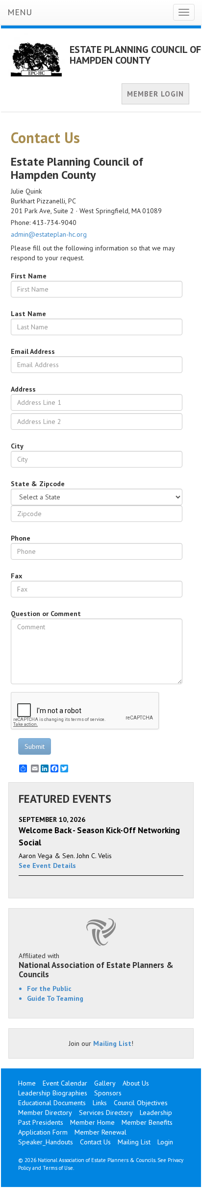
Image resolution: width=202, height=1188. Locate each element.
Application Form (43, 1132)
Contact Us (95, 1142)
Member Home (92, 1122)
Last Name (28, 313)
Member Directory (45, 1112)
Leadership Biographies (52, 1093)
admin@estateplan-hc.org (49, 234)
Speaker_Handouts (45, 1142)
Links (100, 1102)
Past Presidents (40, 1122)
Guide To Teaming (55, 998)
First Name (29, 276)
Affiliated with (96, 965)
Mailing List (112, 1043)
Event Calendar (65, 1083)
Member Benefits (147, 1122)
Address (23, 389)
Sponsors (108, 1093)
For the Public (49, 988)
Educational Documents (52, 1102)
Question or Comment (46, 613)
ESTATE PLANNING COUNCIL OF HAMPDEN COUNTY (135, 55)
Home (27, 1083)
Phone (20, 538)
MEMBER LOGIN (155, 94)
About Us (136, 1083)
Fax (16, 575)
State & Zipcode (38, 483)
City (17, 446)
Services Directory (106, 1112)
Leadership (156, 1112)
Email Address (33, 351)
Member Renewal (100, 1132)
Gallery (105, 1083)
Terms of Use (58, 1167)
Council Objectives (141, 1102)
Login (165, 1142)
